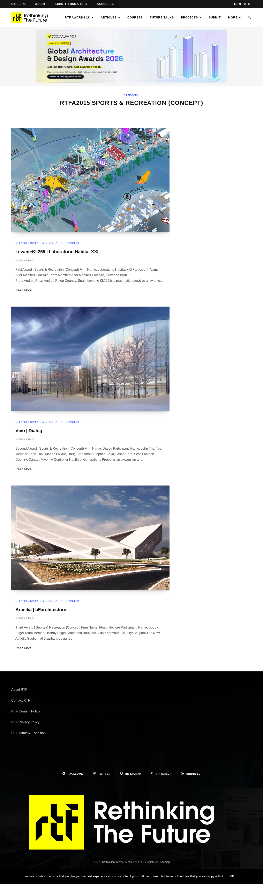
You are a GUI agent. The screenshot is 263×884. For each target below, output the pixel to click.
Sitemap (165, 862)
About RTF (19, 689)
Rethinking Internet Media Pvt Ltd (122, 862)
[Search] (249, 17)
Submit (215, 17)
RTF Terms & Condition (28, 733)
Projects (189, 17)
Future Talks (162, 17)
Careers (18, 4)
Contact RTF (20, 700)
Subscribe (106, 4)
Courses (135, 17)
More (232, 17)
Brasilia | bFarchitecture (40, 609)
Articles (109, 17)
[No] (258, 876)
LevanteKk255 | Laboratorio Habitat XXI (56, 251)
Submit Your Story (71, 4)
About (40, 4)
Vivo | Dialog (28, 430)
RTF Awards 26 (77, 17)
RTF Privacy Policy (25, 722)
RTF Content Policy (25, 711)
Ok (232, 876)
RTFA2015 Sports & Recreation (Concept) (48, 243)
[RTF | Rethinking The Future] (31, 17)
